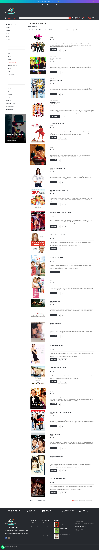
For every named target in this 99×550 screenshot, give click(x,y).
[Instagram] (9, 538)
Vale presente (44, 524)
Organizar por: (78, 29)
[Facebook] (6, 538)
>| (91, 500)
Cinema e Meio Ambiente (65, 522)
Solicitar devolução (45, 530)
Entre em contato (33, 530)
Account (43, 528)
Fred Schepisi (55, 255)
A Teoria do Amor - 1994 (56, 257)
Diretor (43, 522)
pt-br (42, 4)
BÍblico (9, 53)
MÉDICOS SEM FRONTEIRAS (65, 534)
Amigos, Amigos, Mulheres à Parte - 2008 (61, 412)
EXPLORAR (8, 36)
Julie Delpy (54, 56)
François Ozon (55, 100)
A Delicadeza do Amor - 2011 (57, 146)
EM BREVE (8, 33)
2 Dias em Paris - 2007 (56, 58)
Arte (9, 47)
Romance (10, 91)
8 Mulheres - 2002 (55, 102)
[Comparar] (59, 50)
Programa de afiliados (46, 526)
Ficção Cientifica (11, 74)
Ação (9, 45)
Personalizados (44, 533)
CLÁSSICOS (8, 27)
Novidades (32, 533)
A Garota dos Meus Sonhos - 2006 (59, 190)
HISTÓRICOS (8, 100)
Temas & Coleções (33, 522)
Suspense (10, 94)
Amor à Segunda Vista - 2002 (57, 456)
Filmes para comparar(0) (32, 26)
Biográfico (10, 56)
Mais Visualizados (33, 535)
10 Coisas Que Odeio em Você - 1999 (59, 36)
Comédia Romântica (12, 62)
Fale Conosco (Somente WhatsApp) (11, 17)
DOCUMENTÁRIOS (9, 109)
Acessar (77, 18)
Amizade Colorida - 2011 (56, 434)
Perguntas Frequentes (46, 535)
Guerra (9, 77)
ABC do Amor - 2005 (55, 301)
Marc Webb (54, 78)
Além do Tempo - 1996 (55, 323)
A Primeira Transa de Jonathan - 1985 (60, 212)
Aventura (10, 50)
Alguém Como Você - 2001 (56, 345)
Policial (9, 88)
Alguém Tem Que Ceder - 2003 (58, 367)
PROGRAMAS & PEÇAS (10, 103)
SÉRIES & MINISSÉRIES (10, 106)
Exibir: (68, 29)
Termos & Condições (33, 528)
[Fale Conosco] (3, 547)
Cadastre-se (77, 17)
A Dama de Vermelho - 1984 (57, 123)
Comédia (9, 59)
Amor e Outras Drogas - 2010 (58, 478)
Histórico (9, 80)
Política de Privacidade (34, 526)
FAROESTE (8, 39)
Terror (9, 97)
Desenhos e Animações (12, 65)
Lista (37, 29)
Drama (9, 68)
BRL (48, 4)
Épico (9, 71)
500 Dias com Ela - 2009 (56, 80)
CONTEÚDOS (8, 30)
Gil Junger (54, 34)
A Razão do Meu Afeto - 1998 (57, 234)
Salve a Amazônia (63, 528)
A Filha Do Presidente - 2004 (58, 168)
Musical (9, 85)
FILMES (7, 42)
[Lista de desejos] (62, 50)
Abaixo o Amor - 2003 (55, 279)
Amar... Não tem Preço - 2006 (58, 390)
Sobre (31, 524)
